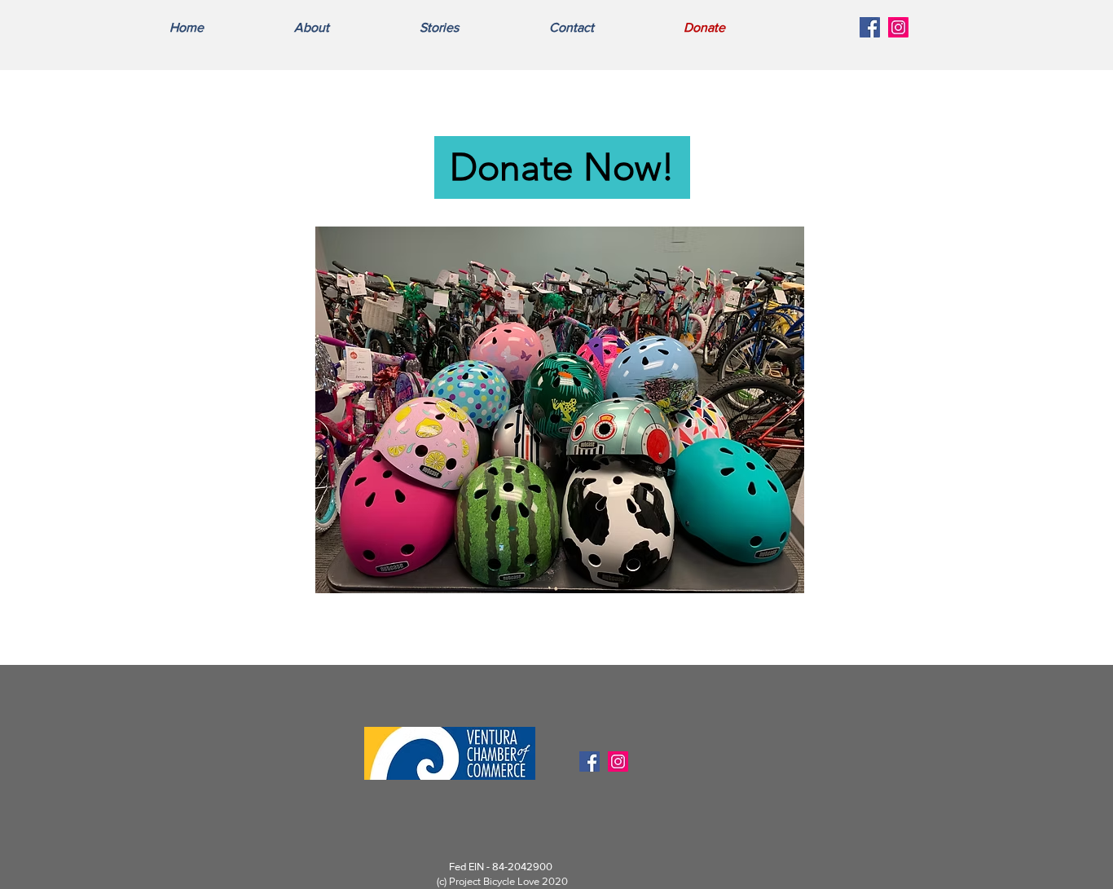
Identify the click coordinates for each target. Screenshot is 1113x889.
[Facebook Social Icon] (870, 27)
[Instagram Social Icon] (898, 27)
